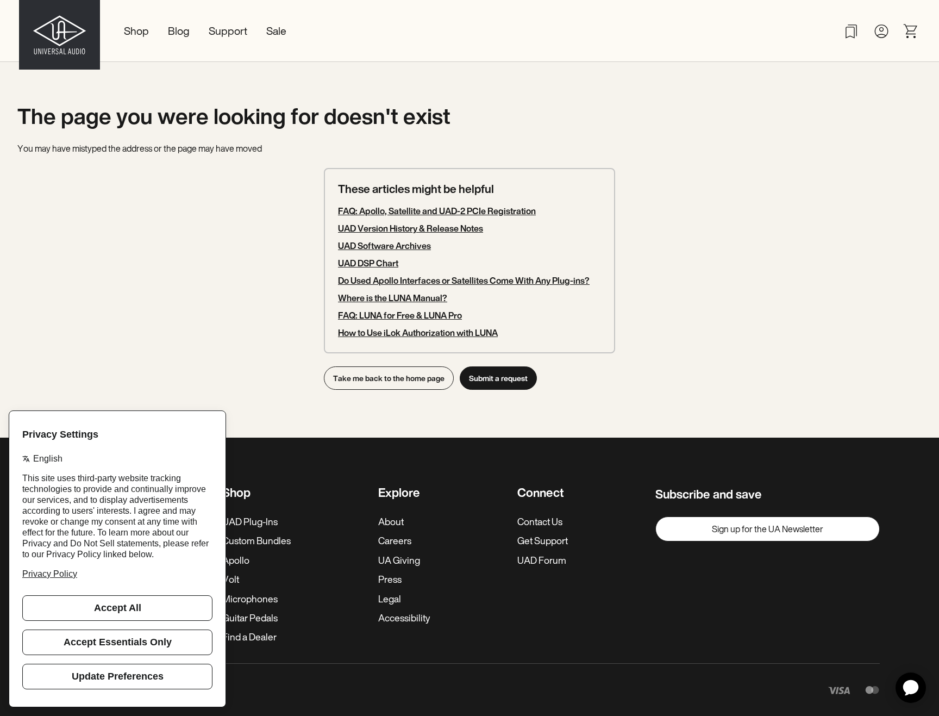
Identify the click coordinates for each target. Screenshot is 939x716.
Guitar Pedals (250, 618)
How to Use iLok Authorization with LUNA (418, 332)
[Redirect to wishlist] (851, 31)
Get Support (542, 540)
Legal (389, 599)
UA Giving (399, 560)
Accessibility (404, 618)
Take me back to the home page (389, 378)
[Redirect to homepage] (59, 31)
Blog (179, 31)
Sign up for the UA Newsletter (767, 529)
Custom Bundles (256, 540)
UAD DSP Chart (368, 263)
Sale (276, 31)
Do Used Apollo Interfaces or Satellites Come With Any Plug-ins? (464, 280)
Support (228, 31)
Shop (136, 31)
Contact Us (539, 521)
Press (390, 579)
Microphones (250, 599)
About (391, 521)
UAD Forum (541, 560)
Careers (394, 540)
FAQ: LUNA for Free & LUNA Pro (400, 315)
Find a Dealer (249, 637)
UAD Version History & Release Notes (410, 228)
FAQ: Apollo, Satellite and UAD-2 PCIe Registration (437, 210)
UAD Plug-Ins (250, 521)
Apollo (235, 560)
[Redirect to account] (881, 31)
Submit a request (498, 378)
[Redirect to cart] (911, 31)
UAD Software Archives (384, 245)
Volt (230, 579)
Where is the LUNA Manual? (392, 297)
